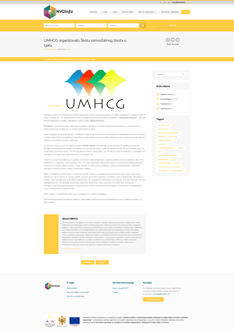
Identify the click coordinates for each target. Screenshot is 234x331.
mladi (180, 148)
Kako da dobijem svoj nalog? (78, 292)
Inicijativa (162, 144)
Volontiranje (165, 109)
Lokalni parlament (166, 148)
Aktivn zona (163, 129)
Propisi (115, 292)
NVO (159, 152)
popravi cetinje (164, 163)
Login (186, 12)
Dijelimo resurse (167, 94)
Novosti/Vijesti (127, 12)
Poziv (177, 163)
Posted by (64, 49)
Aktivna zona (164, 125)
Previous (87, 262)
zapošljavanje (177, 171)
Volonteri (162, 171)
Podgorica (162, 159)
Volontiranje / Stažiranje (169, 12)
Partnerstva (165, 104)
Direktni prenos (165, 140)
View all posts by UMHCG (72, 249)
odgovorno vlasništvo (168, 155)
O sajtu (104, 12)
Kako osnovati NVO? (121, 288)
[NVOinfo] (58, 12)
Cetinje (161, 137)
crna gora (172, 137)
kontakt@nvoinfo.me (162, 294)
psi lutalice (163, 167)
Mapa (115, 12)
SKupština (176, 167)
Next (102, 262)
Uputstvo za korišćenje (75, 296)
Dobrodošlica (72, 288)
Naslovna (93, 12)
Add (188, 2)
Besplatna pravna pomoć (169, 133)
